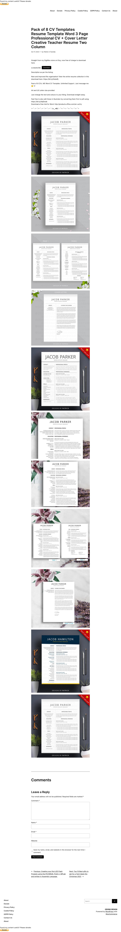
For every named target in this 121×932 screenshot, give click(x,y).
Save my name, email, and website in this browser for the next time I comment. (59, 851)
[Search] (114, 901)
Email (33, 832)
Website (34, 841)
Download (46, 67)
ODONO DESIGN (111, 909)
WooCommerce (111, 914)
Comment (35, 801)
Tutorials (52, 52)
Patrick (46, 52)
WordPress (109, 911)
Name (34, 823)
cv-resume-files (36, 67)
